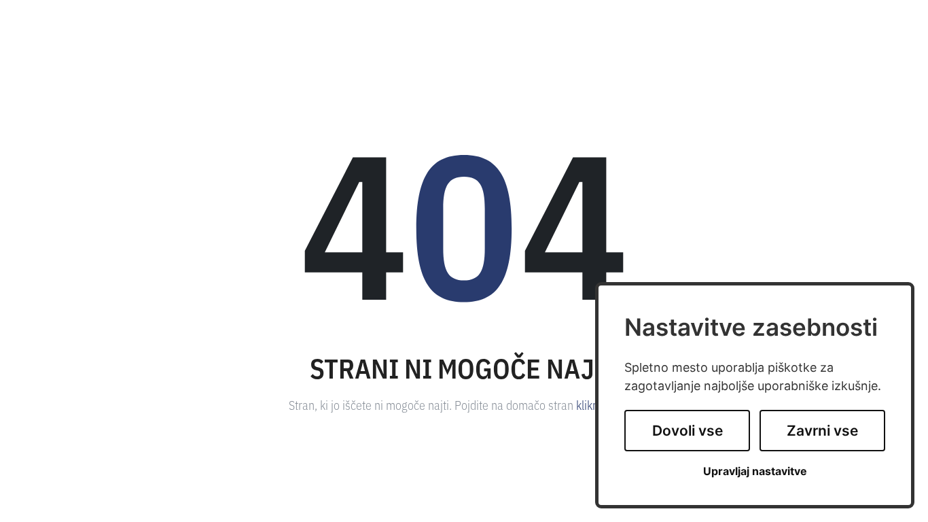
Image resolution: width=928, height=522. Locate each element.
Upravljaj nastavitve (755, 471)
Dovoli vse (687, 430)
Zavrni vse (822, 430)
